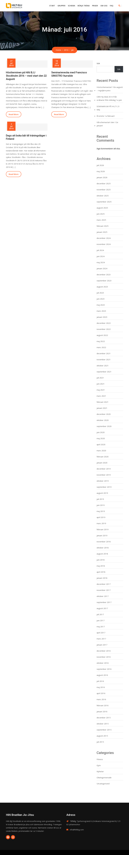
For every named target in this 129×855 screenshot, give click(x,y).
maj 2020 (101, 438)
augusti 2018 (102, 553)
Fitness (100, 759)
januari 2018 (102, 578)
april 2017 (101, 632)
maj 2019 (101, 511)
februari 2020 (102, 456)
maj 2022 (101, 341)
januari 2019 (102, 535)
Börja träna (84, 5)
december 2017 (104, 584)
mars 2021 (101, 396)
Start (52, 5)
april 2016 (101, 693)
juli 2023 (100, 292)
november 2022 (104, 329)
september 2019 (104, 487)
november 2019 (104, 475)
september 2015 (104, 729)
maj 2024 (101, 262)
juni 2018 (101, 559)
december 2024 (104, 238)
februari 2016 (102, 705)
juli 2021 (100, 377)
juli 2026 (100, 165)
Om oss (103, 5)
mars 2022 (101, 347)
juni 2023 (101, 299)
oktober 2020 (103, 420)
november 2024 (104, 244)
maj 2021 (101, 390)
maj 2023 (101, 305)
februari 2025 (102, 226)
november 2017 (104, 590)
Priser (95, 5)
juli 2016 (100, 681)
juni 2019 (101, 505)
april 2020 (101, 444)
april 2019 (101, 517)
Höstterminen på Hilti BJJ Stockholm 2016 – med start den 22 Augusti (26, 76)
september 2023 (104, 280)
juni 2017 (101, 620)
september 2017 (104, 602)
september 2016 (104, 669)
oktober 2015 (103, 723)
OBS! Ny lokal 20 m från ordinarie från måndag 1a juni (109, 98)
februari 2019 (102, 529)
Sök (98, 63)
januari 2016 (102, 711)
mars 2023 (101, 311)
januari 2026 (102, 177)
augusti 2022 (102, 335)
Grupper (61, 5)
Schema (71, 5)
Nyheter (100, 771)
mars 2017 (101, 638)
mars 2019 (101, 523)
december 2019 (104, 468)
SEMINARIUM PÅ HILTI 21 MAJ (108, 108)
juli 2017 (100, 614)
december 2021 (104, 353)
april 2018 (101, 572)
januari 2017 (102, 644)
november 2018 (104, 541)
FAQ (111, 5)
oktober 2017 (103, 596)
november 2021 (104, 359)
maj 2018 (101, 566)
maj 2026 (101, 171)
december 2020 (104, 414)
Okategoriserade (104, 777)
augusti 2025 (102, 207)
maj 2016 (101, 687)
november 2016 (104, 657)
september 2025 (104, 201)
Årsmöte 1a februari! (106, 116)
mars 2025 (101, 220)
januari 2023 (102, 317)
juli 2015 (100, 742)
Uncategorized (103, 783)
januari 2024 (102, 268)
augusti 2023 (102, 286)
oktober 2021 (103, 365)
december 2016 (104, 651)
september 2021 (104, 371)
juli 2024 (100, 250)
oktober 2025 (103, 195)
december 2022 (104, 323)
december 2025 (104, 183)
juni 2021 (101, 383)
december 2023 (104, 274)
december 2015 (104, 717)
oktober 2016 (103, 663)
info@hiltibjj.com (77, 829)
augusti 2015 (102, 736)
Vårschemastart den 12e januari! (107, 124)
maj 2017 (101, 626)
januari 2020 (102, 462)
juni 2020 (101, 432)
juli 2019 (100, 499)
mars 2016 (101, 699)
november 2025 (104, 189)
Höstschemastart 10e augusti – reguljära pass (110, 89)
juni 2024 (101, 256)
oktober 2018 (103, 547)
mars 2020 (101, 450)
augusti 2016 (102, 675)
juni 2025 (101, 214)
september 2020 (104, 426)
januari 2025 (102, 232)
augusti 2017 (102, 608)
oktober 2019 (103, 481)
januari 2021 (102, 408)
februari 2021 (102, 402)
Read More (14, 114)
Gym (99, 765)
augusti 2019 (102, 493)
